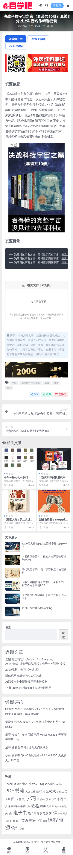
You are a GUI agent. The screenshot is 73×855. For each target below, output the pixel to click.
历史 (64, 791)
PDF (9, 790)
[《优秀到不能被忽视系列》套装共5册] (54, 459)
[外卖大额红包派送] (36, 64)
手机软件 (25, 806)
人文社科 (30, 791)
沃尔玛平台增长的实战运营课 (23, 675)
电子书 (41, 26)
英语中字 (35, 820)
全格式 (51, 791)
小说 (60, 799)
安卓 (48, 799)
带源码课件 (14, 806)
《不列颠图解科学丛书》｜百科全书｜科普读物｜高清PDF (44, 583)
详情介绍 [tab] (17, 39)
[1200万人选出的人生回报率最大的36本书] (12, 547)
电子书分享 (35, 813)
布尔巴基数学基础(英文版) (37, 608)
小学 (54, 799)
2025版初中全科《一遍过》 (22, 669)
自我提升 (15, 820)
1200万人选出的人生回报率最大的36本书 (44, 545)
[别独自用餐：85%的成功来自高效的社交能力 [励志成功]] (54, 501)
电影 (45, 813)
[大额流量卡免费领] (36, 371)
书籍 (14, 383)
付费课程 (40, 791)
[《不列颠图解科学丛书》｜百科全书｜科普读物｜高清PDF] (12, 586)
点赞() (62, 394)
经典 (65, 813)
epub (50, 783)
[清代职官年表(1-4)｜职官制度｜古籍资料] (12, 573)
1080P (9, 784)
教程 (35, 806)
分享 (36, 394)
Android (24, 783)
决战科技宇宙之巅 (30, 383)
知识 (53, 812)
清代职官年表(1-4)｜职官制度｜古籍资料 (44, 571)
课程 (53, 819)
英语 (24, 820)
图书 (14, 799)
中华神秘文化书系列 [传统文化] (18, 478)
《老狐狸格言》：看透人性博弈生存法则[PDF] (44, 558)
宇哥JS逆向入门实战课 (34, 747)
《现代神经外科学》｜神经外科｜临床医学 (44, 596)
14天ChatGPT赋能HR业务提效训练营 (28, 688)
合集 (7, 799)
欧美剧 (60, 806)
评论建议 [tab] (18, 46)
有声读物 (45, 806)
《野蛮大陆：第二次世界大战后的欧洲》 (18, 521)
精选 (9, 387)
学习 (30, 798)
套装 (47, 383)
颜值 (22, 828)
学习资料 (41, 799)
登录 (58, 5)
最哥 (8, 734)
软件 (15, 827)
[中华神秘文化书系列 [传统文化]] (19, 459)
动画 (59, 791)
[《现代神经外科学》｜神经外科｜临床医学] (12, 598)
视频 (45, 820)
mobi (58, 784)
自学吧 (35, 841)
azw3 (35, 784)
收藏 (48, 394)
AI (14, 784)
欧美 (54, 806)
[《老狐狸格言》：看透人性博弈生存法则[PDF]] (12, 560)
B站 (42, 784)
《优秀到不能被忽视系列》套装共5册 (52, 478)
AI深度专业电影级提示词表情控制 (26, 681)
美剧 (7, 821)
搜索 (8, 627)
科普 (56, 383)
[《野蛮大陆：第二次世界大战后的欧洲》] (19, 501)
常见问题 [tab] (40, 39)
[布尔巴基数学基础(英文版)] (12, 611)
